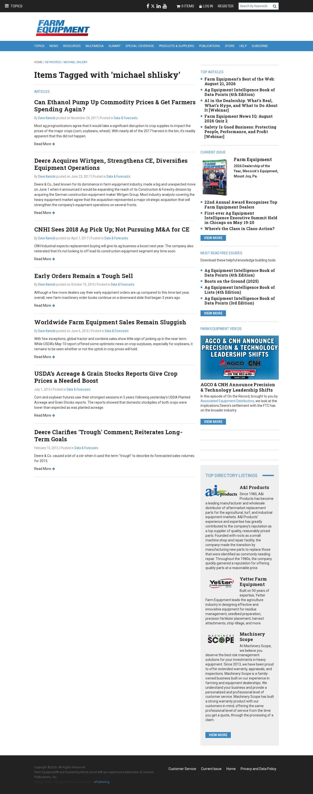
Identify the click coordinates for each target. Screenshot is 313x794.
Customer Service (182, 769)
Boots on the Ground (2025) (231, 281)
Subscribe (260, 46)
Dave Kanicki (47, 118)
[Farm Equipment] (215, 177)
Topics (16, 6)
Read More (42, 144)
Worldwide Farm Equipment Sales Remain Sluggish (110, 322)
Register (226, 6)
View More (213, 238)
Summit (115, 46)
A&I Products (254, 487)
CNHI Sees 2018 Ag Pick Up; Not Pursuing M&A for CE (112, 229)
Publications (209, 46)
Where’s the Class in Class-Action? (239, 228)
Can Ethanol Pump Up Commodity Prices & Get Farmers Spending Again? (115, 105)
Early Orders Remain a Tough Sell (83, 276)
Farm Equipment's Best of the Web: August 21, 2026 (239, 81)
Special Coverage (139, 46)
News (53, 46)
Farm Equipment (253, 159)
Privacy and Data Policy (258, 769)
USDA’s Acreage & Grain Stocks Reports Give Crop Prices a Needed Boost (106, 377)
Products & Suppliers (176, 46)
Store (230, 46)
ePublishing (102, 782)
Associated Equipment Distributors (227, 401)
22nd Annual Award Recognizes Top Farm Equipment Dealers (240, 204)
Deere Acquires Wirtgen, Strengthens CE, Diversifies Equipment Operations (111, 164)
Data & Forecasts (126, 118)
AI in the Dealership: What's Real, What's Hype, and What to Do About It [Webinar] (241, 105)
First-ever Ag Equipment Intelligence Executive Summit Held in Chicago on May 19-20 (240, 217)
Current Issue (211, 769)
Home (38, 62)
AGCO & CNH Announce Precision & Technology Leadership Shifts (238, 387)
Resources (72, 46)
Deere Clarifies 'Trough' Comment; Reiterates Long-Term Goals (108, 435)
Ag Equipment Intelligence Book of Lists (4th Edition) (239, 289)
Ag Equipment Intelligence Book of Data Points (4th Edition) (239, 92)
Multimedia (95, 46)
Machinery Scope (252, 636)
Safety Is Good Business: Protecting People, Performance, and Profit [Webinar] (240, 131)
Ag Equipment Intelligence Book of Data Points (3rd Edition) (239, 300)
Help (243, 46)
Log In (208, 6)
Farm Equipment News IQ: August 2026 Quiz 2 (238, 118)
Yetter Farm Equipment (253, 581)
